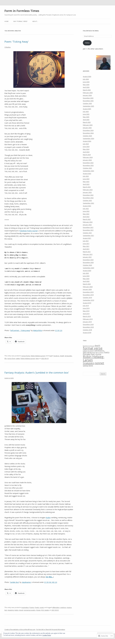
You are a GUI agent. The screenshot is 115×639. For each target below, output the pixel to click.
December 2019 (88, 292)
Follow (87, 43)
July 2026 (86, 79)
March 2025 (87, 122)
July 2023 (86, 176)
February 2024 (88, 157)
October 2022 (87, 200)
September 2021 (88, 235)
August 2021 (87, 238)
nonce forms (25, 356)
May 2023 (86, 182)
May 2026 (86, 85)
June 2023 (86, 179)
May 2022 (86, 214)
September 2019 (88, 300)
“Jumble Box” (14, 582)
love (93, 352)
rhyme (38, 610)
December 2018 (88, 324)
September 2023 (88, 171)
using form (88, 365)
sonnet (99, 363)
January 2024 (87, 160)
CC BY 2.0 (58, 330)
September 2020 (88, 268)
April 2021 (86, 249)
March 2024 (87, 155)
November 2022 (88, 198)
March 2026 (87, 90)
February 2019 (88, 319)
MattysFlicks (37, 330)
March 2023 (87, 187)
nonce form (11, 358)
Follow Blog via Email (91, 31)
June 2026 (86, 82)
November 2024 (88, 133)
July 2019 (86, 306)
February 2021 (88, 254)
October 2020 (87, 265)
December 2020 (88, 260)
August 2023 (87, 173)
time (37, 358)
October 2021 (87, 233)
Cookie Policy (46, 635)
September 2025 (88, 106)
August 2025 (87, 109)
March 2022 (87, 219)
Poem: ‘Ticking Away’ (16, 41)
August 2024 (87, 141)
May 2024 (86, 149)
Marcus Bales (99, 352)
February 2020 (88, 287)
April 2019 (86, 314)
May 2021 (86, 246)
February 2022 (88, 222)
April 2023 (86, 184)
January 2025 (87, 128)
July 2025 (86, 112)
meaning (11, 610)
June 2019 (86, 308)
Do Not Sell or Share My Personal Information (50, 629)
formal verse (92, 348)
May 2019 (86, 311)
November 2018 (88, 327)
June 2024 (86, 147)
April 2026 (86, 87)
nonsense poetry (29, 610)
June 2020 (86, 276)
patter (18, 358)
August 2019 (87, 303)
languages (68, 356)
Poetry (37, 607)
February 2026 (88, 93)
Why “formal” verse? (20, 21)
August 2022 (87, 206)
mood (21, 610)
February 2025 (88, 125)
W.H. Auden (45, 610)
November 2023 (88, 165)
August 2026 (87, 76)
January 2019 (87, 322)
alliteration (56, 607)
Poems (31, 607)
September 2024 (88, 138)
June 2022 (86, 211)
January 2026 (87, 95)
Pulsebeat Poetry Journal (28, 231)
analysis (56, 356)
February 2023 (88, 190)
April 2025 (86, 120)
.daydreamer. (26, 582)
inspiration (25, 607)
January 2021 (87, 257)
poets (42, 607)
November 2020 (88, 262)
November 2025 (88, 101)
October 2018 (87, 330)
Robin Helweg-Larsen (38, 356)
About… (35, 21)
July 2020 (86, 273)
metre (16, 610)
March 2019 (87, 316)
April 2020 (86, 281)
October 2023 (87, 168)
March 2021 (87, 252)
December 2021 (88, 227)
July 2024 (86, 144)
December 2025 (88, 98)
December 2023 (88, 163)
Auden (48, 517)
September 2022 (88, 203)
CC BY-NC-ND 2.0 (50, 582)
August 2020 (87, 271)
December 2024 (88, 130)
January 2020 (87, 289)
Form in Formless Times (21, 11)
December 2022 (88, 195)
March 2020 (87, 284)
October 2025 (87, 103)
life (5, 358)
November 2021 (88, 230)
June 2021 (86, 244)
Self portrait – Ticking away (20, 330)
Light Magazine (99, 351)
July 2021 (86, 241)
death (62, 356)
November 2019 (88, 295)
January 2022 (87, 225)
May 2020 (86, 279)
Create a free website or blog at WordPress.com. (20, 629)
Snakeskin (89, 363)
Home (6, 21)
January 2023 (87, 192)
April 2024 (86, 152)
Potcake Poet (89, 354)
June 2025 (86, 114)
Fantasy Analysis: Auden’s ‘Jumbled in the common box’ (36, 372)
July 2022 (86, 209)
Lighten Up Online (88, 351)
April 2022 (86, 217)
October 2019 (87, 297)
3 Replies (7, 47)
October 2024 (87, 136)
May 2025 (86, 117)
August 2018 (87, 333)
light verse (87, 352)
